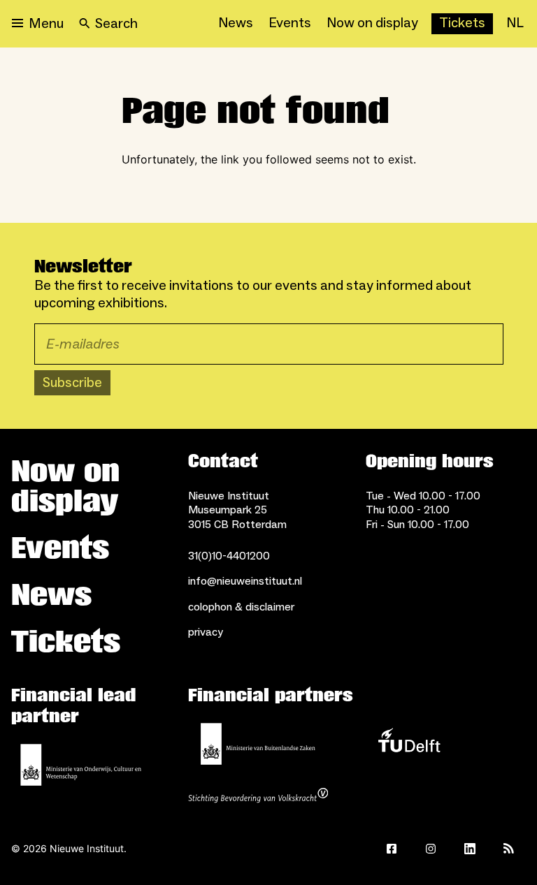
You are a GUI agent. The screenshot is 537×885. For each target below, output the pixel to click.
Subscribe (72, 383)
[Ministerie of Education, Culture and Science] (81, 765)
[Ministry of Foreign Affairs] (258, 744)
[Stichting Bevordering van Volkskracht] (258, 797)
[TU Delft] (409, 744)
